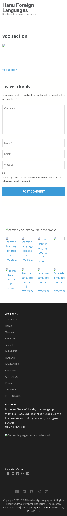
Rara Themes (43, 507)
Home (8, 325)
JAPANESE (11, 351)
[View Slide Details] (33, 447)
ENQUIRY (11, 370)
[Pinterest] (17, 473)
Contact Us (11, 319)
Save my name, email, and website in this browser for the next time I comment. (32, 179)
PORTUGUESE (13, 395)
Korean (9, 383)
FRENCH (10, 338)
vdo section (9, 69)
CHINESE (10, 389)
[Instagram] (22, 473)
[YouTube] (27, 473)
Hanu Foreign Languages (18, 7)
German (9, 332)
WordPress (33, 511)
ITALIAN (10, 357)
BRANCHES (12, 363)
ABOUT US (11, 376)
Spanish (9, 344)
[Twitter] (13, 473)
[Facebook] (8, 473)
